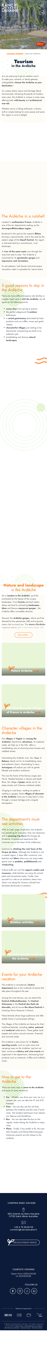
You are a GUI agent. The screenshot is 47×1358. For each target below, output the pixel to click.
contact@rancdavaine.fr (23, 1229)
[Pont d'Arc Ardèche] (33, 1338)
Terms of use (26, 1328)
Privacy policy (37, 1328)
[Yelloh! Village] (31, 1350)
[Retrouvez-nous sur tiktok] (27, 1291)
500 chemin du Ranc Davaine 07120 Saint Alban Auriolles (23, 1215)
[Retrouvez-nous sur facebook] (13, 1291)
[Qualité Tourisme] (11, 1350)
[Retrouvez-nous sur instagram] (20, 1291)
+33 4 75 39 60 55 (23, 1227)
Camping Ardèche (15, 54)
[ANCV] (13, 1338)
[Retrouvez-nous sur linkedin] (34, 1291)
